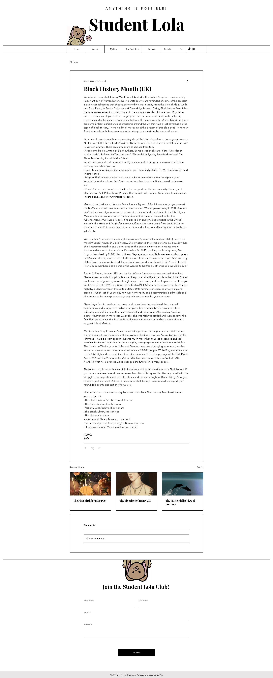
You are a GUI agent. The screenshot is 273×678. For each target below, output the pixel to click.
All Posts (74, 62)
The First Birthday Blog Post (89, 500)
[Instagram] (193, 49)
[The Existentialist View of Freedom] (182, 483)
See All (200, 467)
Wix (161, 675)
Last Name (143, 600)
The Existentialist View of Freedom (180, 502)
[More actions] (187, 81)
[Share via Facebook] (85, 448)
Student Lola (137, 24)
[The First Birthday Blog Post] (90, 483)
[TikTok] (189, 49)
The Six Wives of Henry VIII (135, 500)
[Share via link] (99, 448)
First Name (89, 600)
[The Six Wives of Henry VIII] (136, 483)
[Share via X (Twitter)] (92, 448)
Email (86, 612)
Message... (89, 624)
